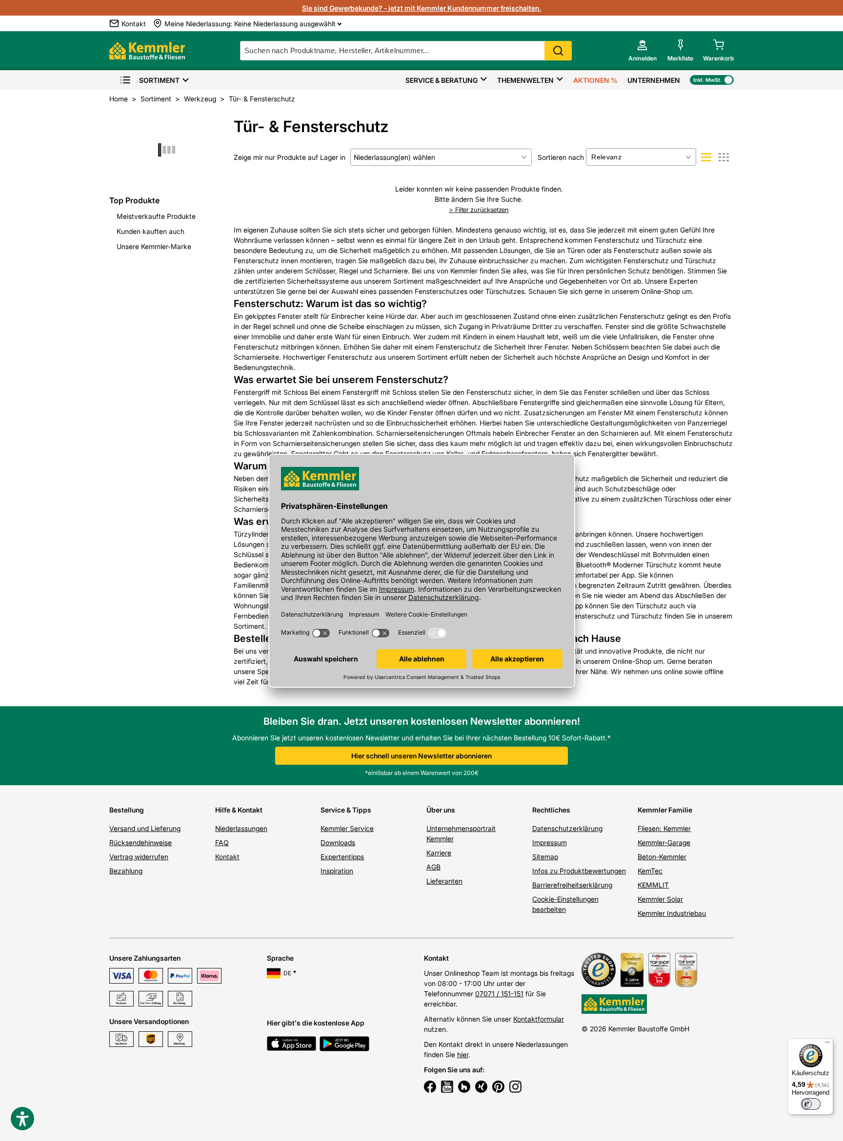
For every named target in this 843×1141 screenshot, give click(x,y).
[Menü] (827, 1044)
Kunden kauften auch (150, 231)
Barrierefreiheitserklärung (572, 885)
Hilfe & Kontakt (238, 810)
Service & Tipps (346, 810)
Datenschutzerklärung (567, 828)
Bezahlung (125, 871)
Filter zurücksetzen (481, 209)
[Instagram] (515, 1088)
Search (558, 50)
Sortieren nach (561, 157)
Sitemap (545, 856)
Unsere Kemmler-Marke (154, 246)
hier (462, 1054)
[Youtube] (447, 1088)
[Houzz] (464, 1088)
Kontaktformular (538, 1019)
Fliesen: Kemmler (664, 828)
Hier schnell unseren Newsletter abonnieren (421, 756)
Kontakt (227, 856)
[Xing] (481, 1088)
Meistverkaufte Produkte (156, 216)
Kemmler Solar (660, 899)
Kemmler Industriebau (672, 913)
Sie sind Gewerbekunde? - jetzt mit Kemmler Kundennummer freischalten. (421, 8)
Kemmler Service (347, 828)
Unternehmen (653, 80)
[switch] (811, 1104)
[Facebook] (430, 1088)
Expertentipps (342, 856)
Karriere (438, 853)
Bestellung (126, 810)
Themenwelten (525, 80)
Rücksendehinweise (140, 842)
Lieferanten (444, 881)
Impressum (549, 842)
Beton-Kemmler (662, 856)
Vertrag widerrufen (138, 856)
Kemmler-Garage (664, 842)
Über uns (440, 810)
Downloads (338, 842)
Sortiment (159, 80)
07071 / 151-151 (499, 993)
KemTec (650, 871)
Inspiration (337, 871)
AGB (433, 867)
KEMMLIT (653, 885)
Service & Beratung (441, 80)
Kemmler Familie (665, 810)
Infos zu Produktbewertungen (579, 871)
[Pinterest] (498, 1088)
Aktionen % (595, 80)
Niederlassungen (241, 828)
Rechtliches (551, 810)
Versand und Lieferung (145, 828)
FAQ (222, 842)
